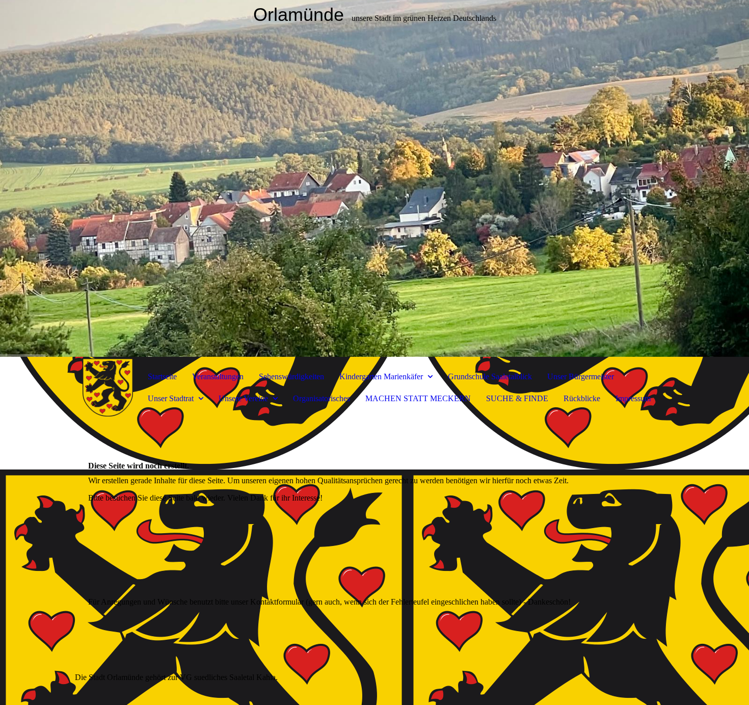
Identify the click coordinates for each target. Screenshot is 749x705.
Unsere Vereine (244, 398)
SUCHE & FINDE (517, 398)
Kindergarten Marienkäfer (382, 376)
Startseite (162, 376)
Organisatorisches (321, 398)
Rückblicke (582, 398)
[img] (374, 178)
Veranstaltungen (218, 376)
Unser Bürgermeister (580, 376)
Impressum (633, 398)
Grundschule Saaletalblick (490, 376)
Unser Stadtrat (172, 398)
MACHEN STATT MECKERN (418, 398)
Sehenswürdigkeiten (291, 376)
